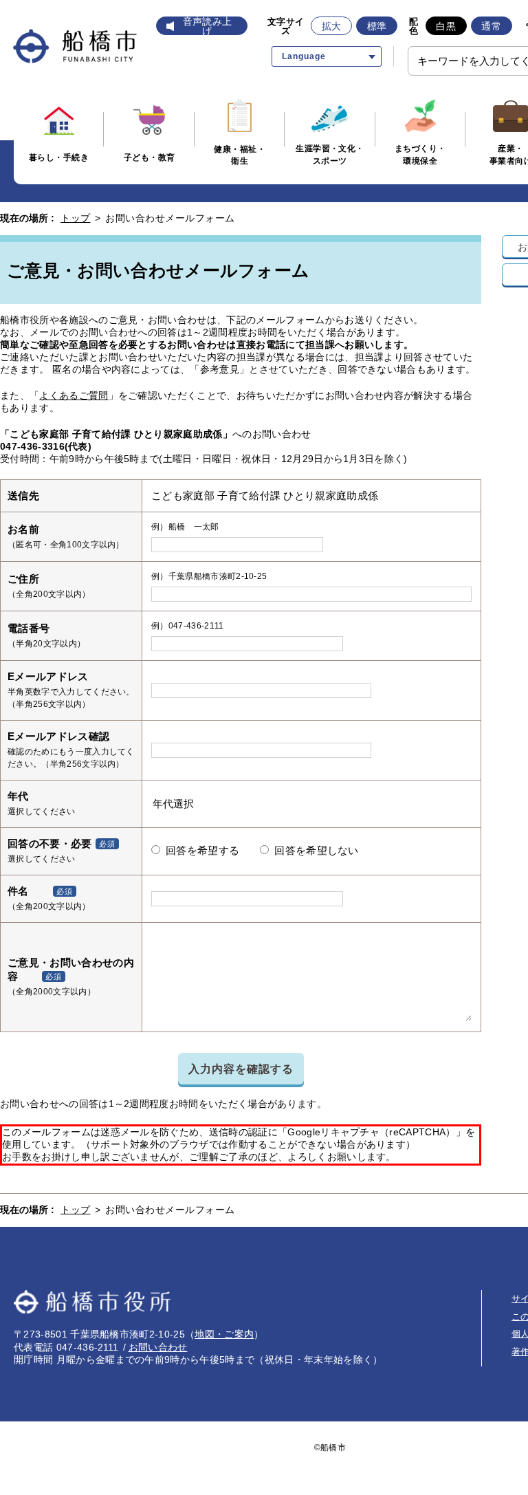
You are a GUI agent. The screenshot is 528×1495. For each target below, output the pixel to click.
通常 (491, 26)
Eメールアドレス (48, 676)
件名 (18, 891)
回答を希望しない (316, 850)
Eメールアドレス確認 (58, 736)
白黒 (446, 26)
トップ (75, 217)
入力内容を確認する (241, 1068)
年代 (18, 796)
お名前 (23, 529)
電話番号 (29, 628)
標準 (377, 26)
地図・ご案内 (224, 1334)
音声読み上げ (207, 26)
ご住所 (23, 579)
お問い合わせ (158, 1347)
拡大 (332, 26)
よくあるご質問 (73, 395)
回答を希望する (202, 850)
